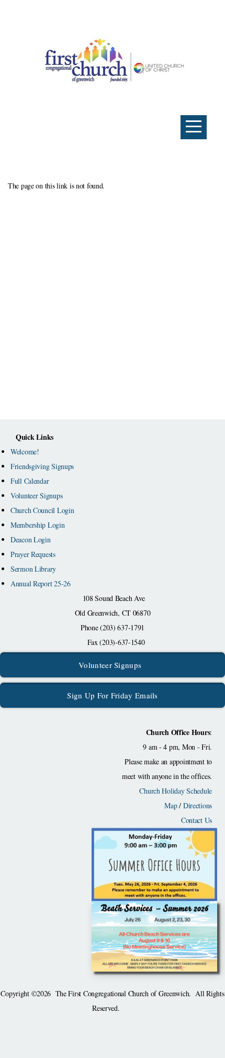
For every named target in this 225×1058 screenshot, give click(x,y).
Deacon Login (30, 539)
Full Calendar (29, 481)
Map (170, 805)
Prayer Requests (32, 554)
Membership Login (37, 525)
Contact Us (196, 820)
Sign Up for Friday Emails (112, 695)
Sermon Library (33, 569)
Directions (197, 805)
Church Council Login (42, 510)
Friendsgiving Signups (42, 466)
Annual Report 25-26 (40, 583)
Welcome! (24, 451)
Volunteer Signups (36, 495)
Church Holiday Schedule (175, 791)
